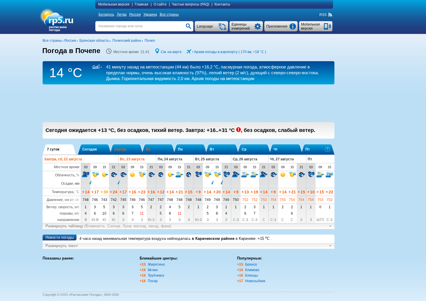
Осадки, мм (70, 184)
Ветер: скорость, (62, 207)
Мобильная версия (114, 4)
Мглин (153, 270)
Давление (55, 200)
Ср (244, 149)
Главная (141, 4)
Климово (252, 270)
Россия (135, 14)
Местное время (66, 167)
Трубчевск (156, 275)
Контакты (222, 4)
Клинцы (251, 275)
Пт (307, 149)
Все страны (169, 14)
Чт (276, 149)
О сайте (160, 4)
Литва (122, 14)
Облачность (64, 175)
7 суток (53, 149)
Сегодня (89, 149)
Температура (63, 192)
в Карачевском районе (213, 238)
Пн (180, 149)
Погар (153, 281)
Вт (212, 149)
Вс (148, 149)
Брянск (251, 264)
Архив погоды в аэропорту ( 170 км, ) (230, 52)
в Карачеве (245, 238)
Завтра (120, 149)
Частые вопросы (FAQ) (190, 4)
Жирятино (156, 264)
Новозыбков (255, 281)
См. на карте (171, 52)
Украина (150, 14)
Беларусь (106, 14)
